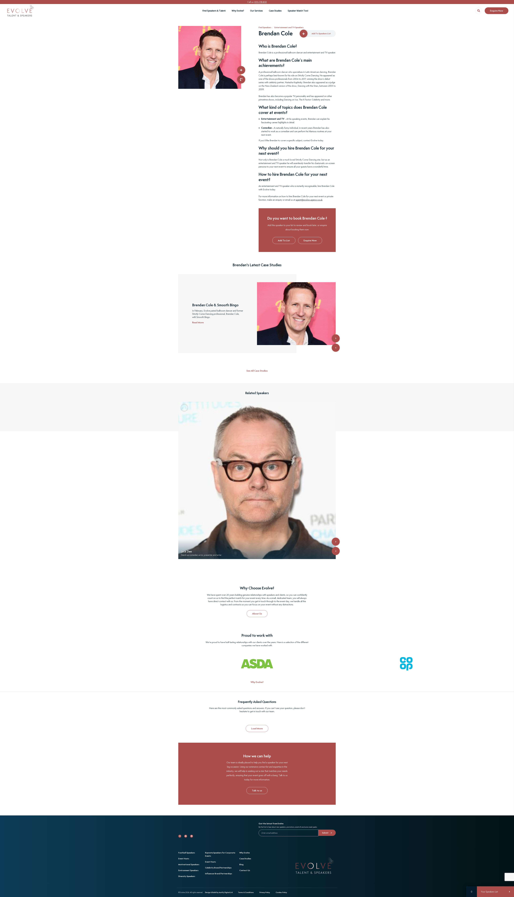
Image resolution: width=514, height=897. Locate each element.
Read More (198, 322)
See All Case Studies (257, 370)
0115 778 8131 (260, 2)
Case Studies (275, 10)
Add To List (284, 240)
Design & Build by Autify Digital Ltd (219, 892)
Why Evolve (244, 852)
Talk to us (257, 790)
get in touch (255, 711)
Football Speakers (186, 852)
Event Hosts (183, 858)
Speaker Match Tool (298, 10)
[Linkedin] (191, 836)
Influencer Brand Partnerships (218, 873)
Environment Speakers (188, 870)
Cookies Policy (281, 892)
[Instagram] (179, 836)
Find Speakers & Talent (214, 10)
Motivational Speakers (188, 864)
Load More (257, 728)
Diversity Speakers (186, 876)
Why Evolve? (238, 10)
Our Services (256, 10)
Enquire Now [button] (496, 10)
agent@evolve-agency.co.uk (309, 199)
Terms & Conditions (246, 892)
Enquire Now (310, 240)
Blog (241, 864)
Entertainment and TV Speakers (288, 27)
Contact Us (244, 870)
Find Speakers (265, 27)
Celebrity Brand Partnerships (218, 867)
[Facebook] (185, 836)
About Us (257, 613)
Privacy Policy (265, 892)
